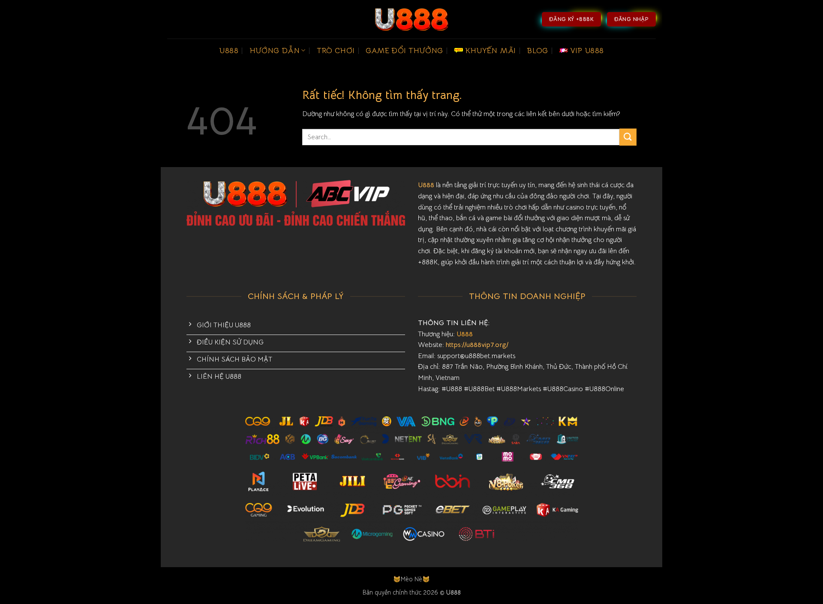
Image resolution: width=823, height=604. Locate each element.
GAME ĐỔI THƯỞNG (404, 50)
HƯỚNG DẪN (274, 50)
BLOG (537, 50)
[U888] (411, 19)
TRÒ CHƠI (336, 50)
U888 (228, 50)
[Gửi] (628, 137)
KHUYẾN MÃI (490, 50)
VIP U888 (587, 50)
